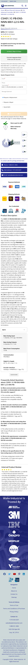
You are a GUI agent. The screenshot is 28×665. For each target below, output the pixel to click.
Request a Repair (8, 102)
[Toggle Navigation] (25, 5)
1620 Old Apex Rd (14, 629)
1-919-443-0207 (4, 1)
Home (2, 10)
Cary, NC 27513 (14, 632)
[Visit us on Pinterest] (19, 574)
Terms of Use (14, 605)
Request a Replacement (10, 97)
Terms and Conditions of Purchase (14, 608)
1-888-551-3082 (12, 1)
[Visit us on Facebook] (4, 574)
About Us (14, 591)
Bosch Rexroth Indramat (13, 10)
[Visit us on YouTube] (14, 574)
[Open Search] (22, 5)
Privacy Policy (14, 612)
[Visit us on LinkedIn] (23, 574)
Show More (14, 374)
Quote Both (7, 107)
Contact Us (14, 594)
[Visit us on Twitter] (9, 574)
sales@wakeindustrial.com (15, 175)
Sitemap (14, 597)
